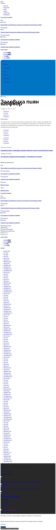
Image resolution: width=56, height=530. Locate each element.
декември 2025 (7, 265)
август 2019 (7, 399)
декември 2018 (7, 413)
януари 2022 (7, 348)
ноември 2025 (7, 267)
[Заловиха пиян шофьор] (4, 119)
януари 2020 (7, 390)
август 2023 (7, 314)
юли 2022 (6, 337)
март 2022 (6, 344)
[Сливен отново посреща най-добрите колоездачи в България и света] (4, 27)
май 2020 (6, 383)
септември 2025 (8, 270)
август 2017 (7, 442)
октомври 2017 (7, 438)
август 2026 (7, 251)
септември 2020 (8, 376)
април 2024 (6, 300)
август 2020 (7, 378)
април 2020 (6, 385)
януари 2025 (7, 284)
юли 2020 (6, 380)
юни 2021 (6, 360)
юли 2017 (6, 443)
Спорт (5, 11)
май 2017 (6, 447)
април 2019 (6, 406)
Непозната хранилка (11, 510)
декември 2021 (7, 350)
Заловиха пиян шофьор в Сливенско (10, 47)
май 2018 (6, 426)
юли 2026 (6, 252)
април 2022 (6, 343)
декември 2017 (7, 434)
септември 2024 (8, 291)
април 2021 (6, 364)
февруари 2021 (7, 367)
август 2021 (7, 357)
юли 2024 (6, 295)
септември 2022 (8, 334)
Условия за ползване (6, 471)
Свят (5, 9)
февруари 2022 (7, 346)
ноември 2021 (7, 351)
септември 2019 (8, 397)
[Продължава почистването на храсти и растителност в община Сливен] (2, 20)
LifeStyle (6, 12)
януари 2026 (7, 263)
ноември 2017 (7, 436)
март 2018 (6, 429)
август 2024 (7, 293)
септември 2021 (8, 355)
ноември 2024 (7, 288)
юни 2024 (6, 297)
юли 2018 (6, 422)
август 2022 (7, 335)
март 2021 (6, 366)
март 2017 (6, 450)
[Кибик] (3, 3)
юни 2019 (6, 403)
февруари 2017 (7, 452)
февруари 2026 (7, 261)
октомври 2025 (7, 268)
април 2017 (6, 449)
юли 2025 (6, 274)
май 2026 (6, 256)
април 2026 (6, 258)
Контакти (7, 14)
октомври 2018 (7, 417)
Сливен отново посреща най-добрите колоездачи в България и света (20, 32)
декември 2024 (7, 286)
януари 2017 (6, 454)
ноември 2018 (7, 415)
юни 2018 (6, 424)
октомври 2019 (7, 396)
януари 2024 (7, 305)
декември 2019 (7, 392)
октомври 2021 (7, 353)
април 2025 (6, 279)
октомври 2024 (8, 289)
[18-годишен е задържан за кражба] (5, 35)
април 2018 (6, 427)
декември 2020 (7, 371)
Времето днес (5, 185)
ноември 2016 (7, 457)
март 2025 (6, 281)
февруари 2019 (7, 410)
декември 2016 (7, 456)
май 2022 (6, 341)
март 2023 (6, 323)
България (6, 7)
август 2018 (7, 420)
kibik (3, 108)
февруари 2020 (7, 389)
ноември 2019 (7, 394)
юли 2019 (6, 401)
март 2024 (6, 302)
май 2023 (6, 320)
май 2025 (6, 277)
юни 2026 (6, 254)
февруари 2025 (7, 282)
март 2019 (6, 408)
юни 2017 (6, 445)
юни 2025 (6, 275)
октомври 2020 (8, 374)
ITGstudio (31, 513)
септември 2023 (8, 312)
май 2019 (6, 404)
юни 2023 (6, 318)
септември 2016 (8, 461)
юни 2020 (6, 381)
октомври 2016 (7, 459)
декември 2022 (7, 328)
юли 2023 (6, 316)
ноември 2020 (7, 373)
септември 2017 (8, 440)
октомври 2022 (8, 332)
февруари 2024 (7, 304)
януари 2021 (6, 369)
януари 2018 (7, 433)
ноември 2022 (7, 330)
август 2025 (7, 272)
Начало (6, 5)
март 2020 (6, 387)
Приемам (3, 527)
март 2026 (6, 259)
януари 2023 (7, 327)
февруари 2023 (7, 325)
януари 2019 (6, 411)
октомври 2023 (8, 311)
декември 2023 (7, 307)
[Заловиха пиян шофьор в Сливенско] (4, 42)
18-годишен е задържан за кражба (10, 39)
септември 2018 (8, 419)
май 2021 (6, 362)
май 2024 (6, 298)
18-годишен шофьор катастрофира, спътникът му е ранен (21, 156)
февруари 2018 (7, 431)
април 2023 (6, 321)
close (2, 1)
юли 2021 (6, 358)
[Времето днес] (3, 182)
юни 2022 (6, 339)
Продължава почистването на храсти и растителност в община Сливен (21, 24)
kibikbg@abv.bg (4, 468)
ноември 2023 (7, 309)
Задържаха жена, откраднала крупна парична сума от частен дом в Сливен (27, 150)
